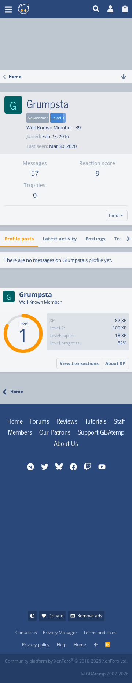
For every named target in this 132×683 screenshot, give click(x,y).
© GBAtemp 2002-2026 (105, 674)
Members (20, 431)
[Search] (96, 9)
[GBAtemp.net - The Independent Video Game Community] (42, 9)
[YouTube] (75, 671)
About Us (66, 443)
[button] (8, 9)
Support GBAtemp (101, 431)
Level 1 (58, 118)
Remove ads (89, 616)
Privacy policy (36, 644)
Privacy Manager (60, 632)
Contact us (26, 632)
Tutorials (96, 420)
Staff (119, 420)
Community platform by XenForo (66, 661)
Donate (55, 616)
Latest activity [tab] (60, 238)
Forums (40, 420)
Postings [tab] (95, 238)
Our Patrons (55, 431)
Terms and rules (100, 632)
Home (15, 420)
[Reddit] (27, 671)
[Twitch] (43, 671)
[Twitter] (59, 671)
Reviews (67, 420)
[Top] (96, 645)
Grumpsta (35, 294)
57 (34, 173)
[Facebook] (10, 671)
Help (61, 644)
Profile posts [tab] (19, 238)
